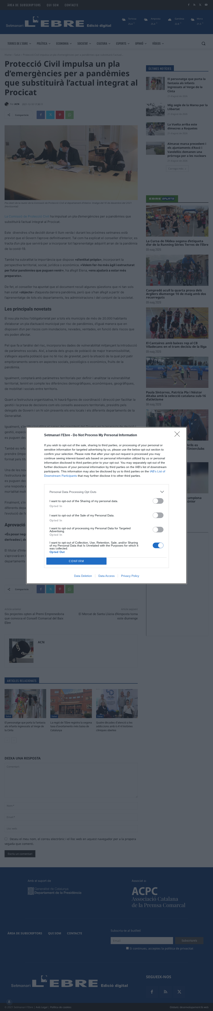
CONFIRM (76, 561)
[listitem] (106, 492)
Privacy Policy (130, 575)
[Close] (178, 435)
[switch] (158, 501)
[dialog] (106, 505)
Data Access (106, 575)
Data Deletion (83, 575)
